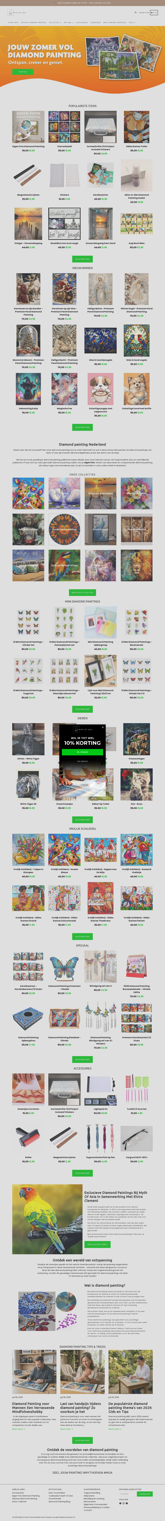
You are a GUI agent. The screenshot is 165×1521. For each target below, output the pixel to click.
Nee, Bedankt (82, 761)
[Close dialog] (102, 727)
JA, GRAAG (82, 752)
